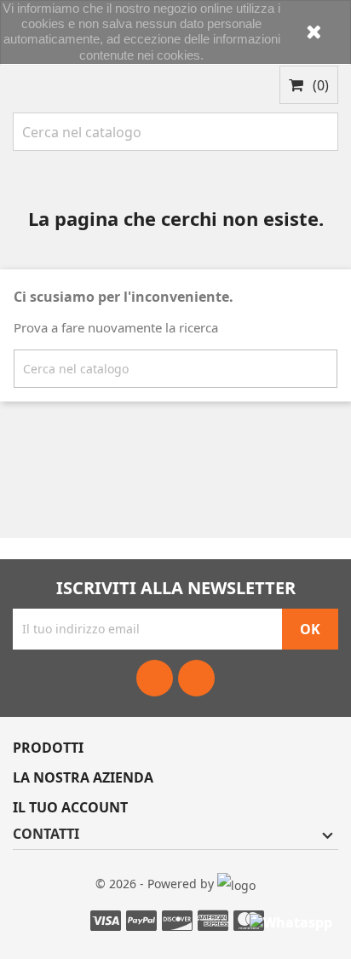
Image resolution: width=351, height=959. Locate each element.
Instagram (196, 678)
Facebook (154, 678)
